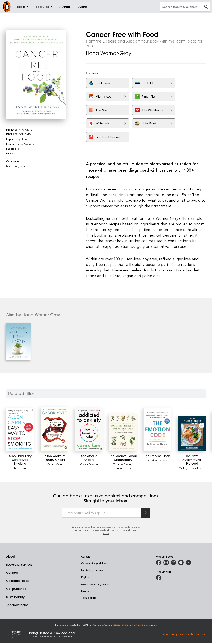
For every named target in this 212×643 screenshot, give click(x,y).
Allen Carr (20, 468)
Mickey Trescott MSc (192, 468)
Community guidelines (94, 563)
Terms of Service (141, 624)
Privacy (85, 591)
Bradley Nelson (157, 460)
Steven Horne (123, 468)
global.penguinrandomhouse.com (183, 634)
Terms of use (88, 597)
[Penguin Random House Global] (17, 634)
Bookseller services (19, 564)
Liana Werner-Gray (108, 53)
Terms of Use (118, 530)
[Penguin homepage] (7, 6)
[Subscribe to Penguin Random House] (145, 513)
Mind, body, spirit (16, 166)
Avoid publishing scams (95, 584)
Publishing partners (92, 570)
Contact (12, 573)
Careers (85, 556)
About (10, 556)
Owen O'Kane (89, 464)
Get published (16, 589)
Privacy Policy (120, 624)
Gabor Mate (54, 464)
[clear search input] (206, 7)
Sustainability (15, 597)
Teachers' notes (17, 605)
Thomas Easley (122, 464)
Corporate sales (17, 581)
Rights (85, 577)
